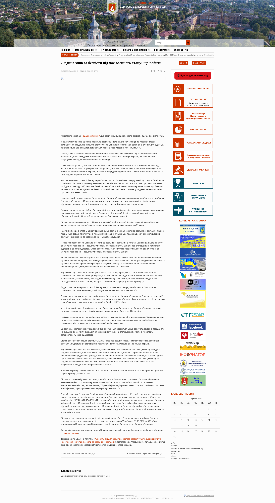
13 (196, 420)
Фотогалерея (181, 49)
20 (196, 426)
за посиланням (71, 433)
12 (188, 420)
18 (181, 426)
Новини (82, 71)
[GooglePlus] (157, 71)
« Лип (173, 443)
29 (209, 431)
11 (181, 420)
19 (188, 426)
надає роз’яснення (91, 136)
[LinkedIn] (164, 71)
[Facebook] (151, 71)
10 (174, 420)
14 (202, 420)
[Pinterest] (160, 71)
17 (174, 426)
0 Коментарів (92, 71)
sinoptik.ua (184, 459)
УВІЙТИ (183, 63)
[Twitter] (153, 71)
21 (202, 426)
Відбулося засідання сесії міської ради (79, 453)
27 (196, 431)
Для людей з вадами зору (194, 75)
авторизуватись (103, 476)
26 (188, 431)
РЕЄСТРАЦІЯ (199, 63)
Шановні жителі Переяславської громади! (145, 453)
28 (202, 431)
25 (181, 431)
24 (174, 431)
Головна (65, 49)
